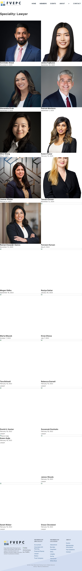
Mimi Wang (5, 154)
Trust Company (38, 558)
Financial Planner (39, 551)
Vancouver (53, 558)
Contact (77, 3)
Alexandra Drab (7, 108)
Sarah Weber (5, 525)
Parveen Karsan (48, 245)
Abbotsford (53, 545)
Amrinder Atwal (7, 63)
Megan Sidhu (6, 290)
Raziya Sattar (47, 290)
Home (34, 3)
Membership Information (70, 546)
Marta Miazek (6, 336)
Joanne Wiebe (6, 199)
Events (53, 3)
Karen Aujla (5, 438)
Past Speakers (70, 549)
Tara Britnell (5, 381)
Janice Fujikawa (48, 63)
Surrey (52, 556)
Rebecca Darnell (48, 381)
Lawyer (36, 553)
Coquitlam (53, 549)
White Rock (53, 561)
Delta (51, 551)
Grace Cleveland (48, 525)
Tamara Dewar (47, 199)
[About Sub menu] (69, 4)
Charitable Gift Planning (38, 548)
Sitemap (35, 566)
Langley (52, 554)
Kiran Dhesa (46, 336)
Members (43, 3)
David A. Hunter (7, 429)
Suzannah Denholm (49, 429)
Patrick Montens (48, 108)
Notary (36, 556)
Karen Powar (46, 154)
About (62, 3)
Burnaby (52, 547)
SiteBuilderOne (45, 566)
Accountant (37, 545)
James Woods (47, 477)
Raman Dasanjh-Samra (10, 245)
